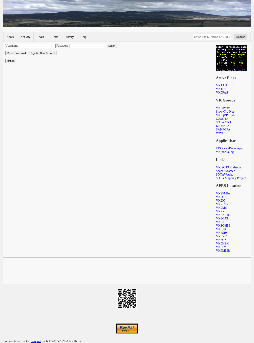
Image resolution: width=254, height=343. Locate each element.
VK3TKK (222, 229)
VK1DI (221, 89)
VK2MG (221, 207)
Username (11, 45)
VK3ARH (222, 214)
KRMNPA (223, 126)
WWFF (220, 133)
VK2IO (221, 200)
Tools (40, 37)
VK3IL (220, 222)
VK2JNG (222, 204)
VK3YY (221, 236)
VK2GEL (222, 197)
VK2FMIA (223, 193)
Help (83, 37)
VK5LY (221, 247)
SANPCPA (223, 129)
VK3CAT (222, 218)
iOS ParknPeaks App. (229, 148)
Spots (10, 37)
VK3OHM (223, 225)
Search (240, 36)
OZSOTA (222, 118)
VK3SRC (222, 232)
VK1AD (221, 85)
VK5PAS (222, 92)
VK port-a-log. (225, 152)
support (36, 341)
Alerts (54, 37)
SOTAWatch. (224, 174)
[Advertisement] (127, 272)
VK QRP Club (225, 115)
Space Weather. (225, 171)
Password (62, 45)
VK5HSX (222, 243)
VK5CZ (221, 240)
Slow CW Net (225, 111)
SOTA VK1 (223, 122)
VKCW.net (223, 108)
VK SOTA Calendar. (229, 167)
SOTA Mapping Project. (231, 178)
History (69, 37)
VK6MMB (223, 250)
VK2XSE (222, 211)
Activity (25, 37)
